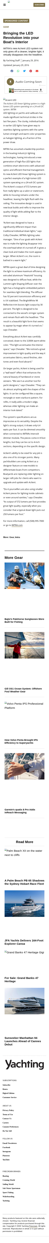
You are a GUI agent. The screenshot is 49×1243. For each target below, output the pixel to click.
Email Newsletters (10, 1143)
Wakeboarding (8, 1197)
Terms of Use (8, 1115)
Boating (6, 1176)
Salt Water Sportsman (11, 1188)
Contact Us (7, 1119)
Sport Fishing (8, 1192)
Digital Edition (8, 1093)
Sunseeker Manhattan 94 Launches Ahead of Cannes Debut (23, 1041)
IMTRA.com (17, 525)
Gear (6, 26)
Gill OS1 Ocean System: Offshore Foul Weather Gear (23, 690)
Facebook (6, 1147)
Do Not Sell (7, 1131)
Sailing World (8, 1184)
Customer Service (9, 1097)
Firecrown (33, 1226)
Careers (6, 1123)
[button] (12, 71)
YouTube (6, 1160)
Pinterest (6, 1156)
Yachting (6, 1201)
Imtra (17, 537)
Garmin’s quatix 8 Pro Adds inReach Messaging (20, 811)
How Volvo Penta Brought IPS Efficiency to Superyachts (21, 741)
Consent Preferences (11, 1127)
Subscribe (6, 1085)
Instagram (7, 1151)
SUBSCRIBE (39, 5)
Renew (5, 1089)
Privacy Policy (8, 1110)
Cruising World (9, 1180)
